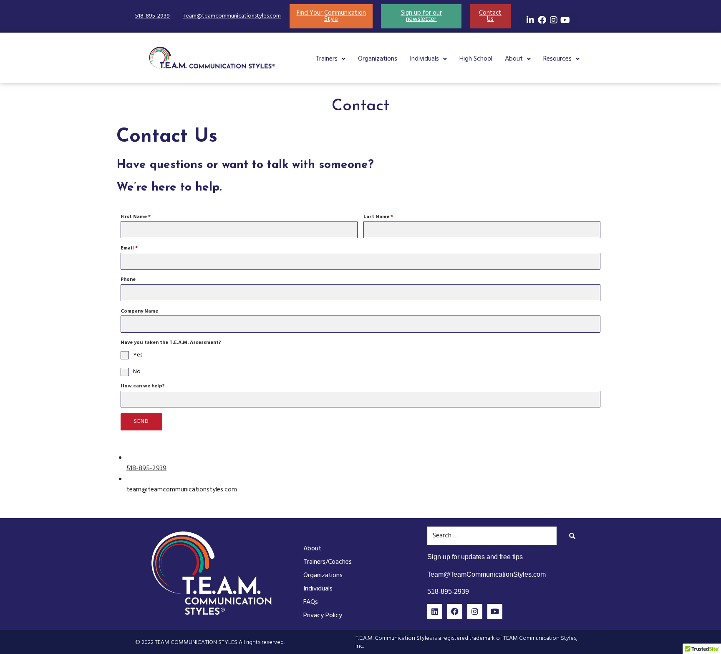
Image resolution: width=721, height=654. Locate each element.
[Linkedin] (434, 611)
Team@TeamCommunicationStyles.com (486, 574)
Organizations (377, 58)
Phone (128, 279)
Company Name (139, 311)
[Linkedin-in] (530, 20)
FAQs (310, 602)
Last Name (378, 217)
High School (475, 58)
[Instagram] (554, 20)
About (514, 58)
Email (129, 248)
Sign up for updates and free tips (475, 556)
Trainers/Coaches (327, 562)
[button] (330, 59)
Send (141, 421)
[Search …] (492, 536)
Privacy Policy (322, 615)
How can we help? (143, 386)
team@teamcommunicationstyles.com (181, 489)
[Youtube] (565, 20)
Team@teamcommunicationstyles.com (232, 16)
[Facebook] (542, 20)
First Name (136, 217)
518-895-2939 (152, 16)
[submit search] (572, 536)
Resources (557, 58)
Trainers (326, 58)
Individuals (424, 58)
